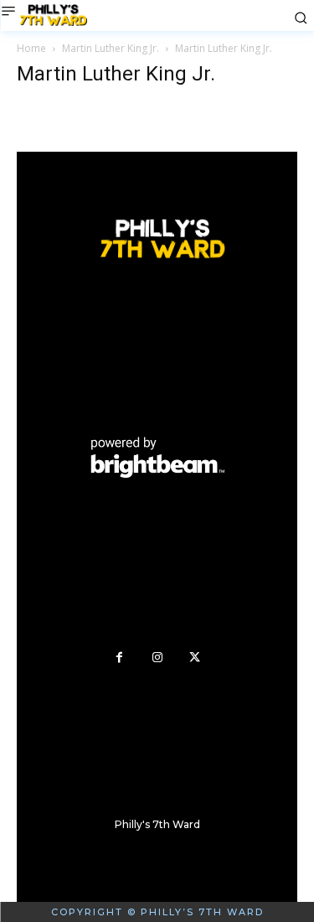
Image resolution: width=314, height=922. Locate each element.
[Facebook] (119, 657)
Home (31, 48)
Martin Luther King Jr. (110, 48)
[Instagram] (157, 657)
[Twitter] (194, 657)
